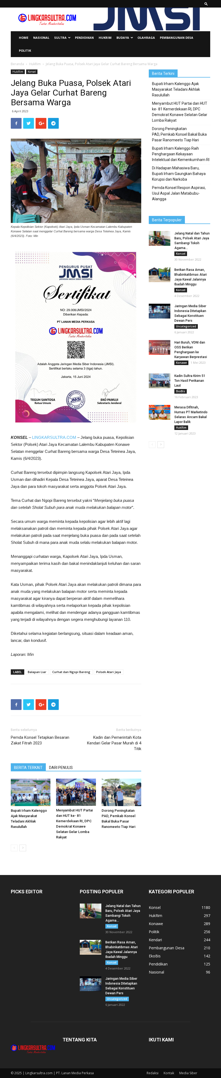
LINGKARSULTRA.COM (54, 437)
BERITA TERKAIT (28, 767)
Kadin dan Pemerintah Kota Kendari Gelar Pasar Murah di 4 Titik (114, 743)
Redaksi (152, 1073)
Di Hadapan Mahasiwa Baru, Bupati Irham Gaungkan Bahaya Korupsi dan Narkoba (179, 173)
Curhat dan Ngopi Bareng (71, 672)
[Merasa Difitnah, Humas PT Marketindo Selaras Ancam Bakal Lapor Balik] (159, 412)
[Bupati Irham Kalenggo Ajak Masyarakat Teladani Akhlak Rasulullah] (30, 792)
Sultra (60, 38)
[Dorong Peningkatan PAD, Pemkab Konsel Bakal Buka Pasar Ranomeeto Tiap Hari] (121, 792)
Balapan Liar (37, 672)
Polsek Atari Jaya (108, 672)
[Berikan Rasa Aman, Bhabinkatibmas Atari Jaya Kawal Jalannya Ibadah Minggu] (159, 274)
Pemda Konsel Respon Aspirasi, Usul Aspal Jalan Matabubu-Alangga (179, 193)
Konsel (32, 72)
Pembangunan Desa (176, 38)
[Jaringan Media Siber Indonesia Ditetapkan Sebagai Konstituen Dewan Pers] (159, 311)
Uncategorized (186, 326)
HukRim (105, 38)
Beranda (17, 64)
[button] (206, 4)
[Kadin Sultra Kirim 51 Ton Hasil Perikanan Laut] (159, 380)
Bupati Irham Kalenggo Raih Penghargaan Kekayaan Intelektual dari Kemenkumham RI (180, 154)
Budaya (122, 38)
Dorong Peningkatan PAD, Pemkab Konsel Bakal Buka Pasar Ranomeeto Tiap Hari (179, 134)
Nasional (41, 38)
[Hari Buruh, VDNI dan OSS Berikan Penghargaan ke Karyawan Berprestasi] (159, 347)
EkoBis (180, 391)
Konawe (181, 363)
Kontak (169, 1073)
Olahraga (146, 38)
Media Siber (188, 1073)
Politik (25, 50)
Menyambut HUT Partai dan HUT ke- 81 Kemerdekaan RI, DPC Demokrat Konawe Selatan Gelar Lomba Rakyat (179, 111)
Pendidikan (84, 38)
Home (23, 38)
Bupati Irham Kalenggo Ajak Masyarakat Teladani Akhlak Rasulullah (176, 89)
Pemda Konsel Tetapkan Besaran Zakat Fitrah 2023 (40, 740)
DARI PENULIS (61, 767)
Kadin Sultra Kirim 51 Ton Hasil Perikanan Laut (189, 380)
